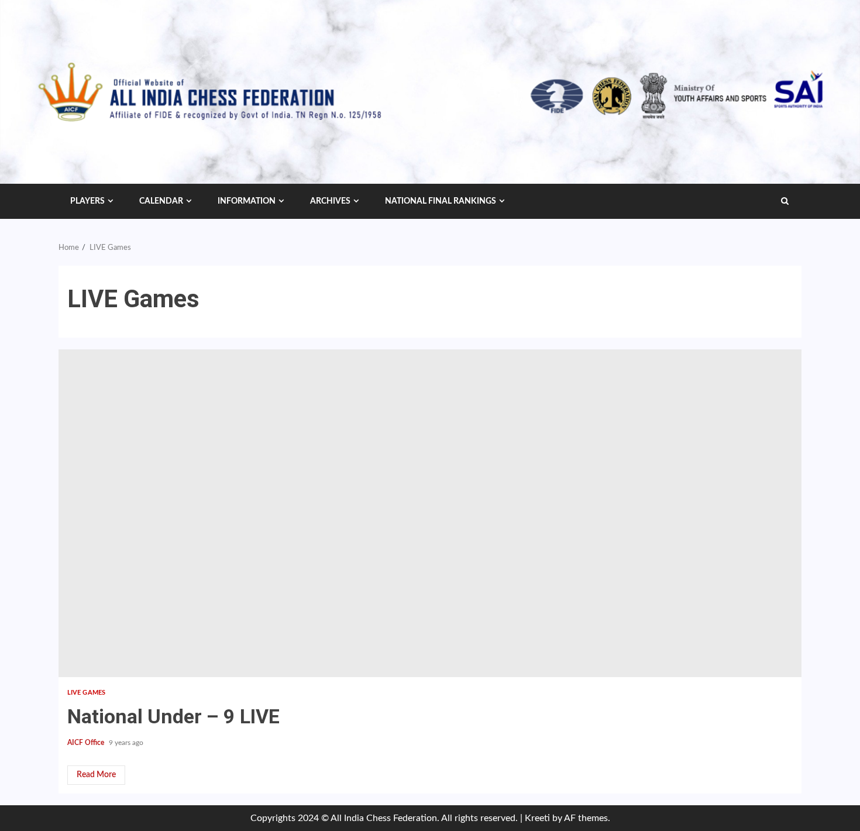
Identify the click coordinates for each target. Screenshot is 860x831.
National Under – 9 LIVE (430, 513)
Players (87, 201)
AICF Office (86, 742)
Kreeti (537, 818)
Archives (330, 201)
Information (247, 201)
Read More (96, 775)
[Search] (785, 201)
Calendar (161, 201)
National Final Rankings (440, 201)
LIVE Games (86, 692)
